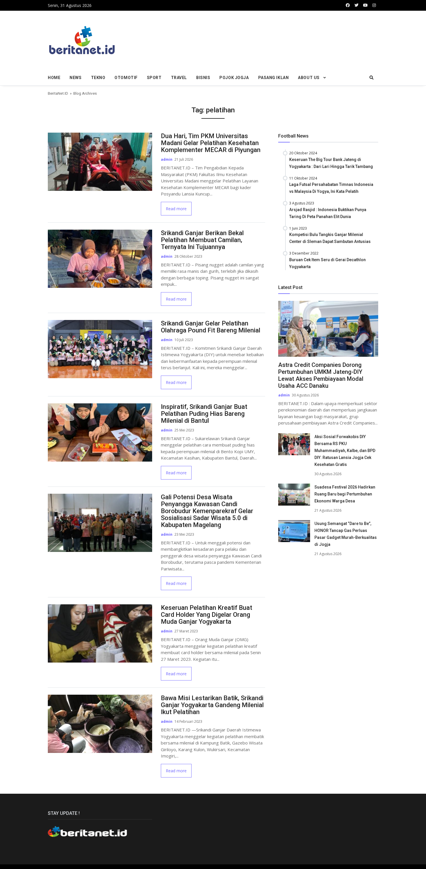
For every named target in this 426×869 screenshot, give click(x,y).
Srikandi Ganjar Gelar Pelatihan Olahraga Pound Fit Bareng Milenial (210, 327)
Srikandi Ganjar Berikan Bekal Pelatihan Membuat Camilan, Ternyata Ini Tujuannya (202, 239)
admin (166, 159)
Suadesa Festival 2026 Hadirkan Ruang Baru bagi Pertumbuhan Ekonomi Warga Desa (344, 494)
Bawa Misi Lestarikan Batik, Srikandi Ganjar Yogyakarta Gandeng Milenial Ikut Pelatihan (212, 705)
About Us (308, 77)
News (75, 77)
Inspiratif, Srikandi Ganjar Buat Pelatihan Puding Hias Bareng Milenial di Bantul (204, 413)
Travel (179, 77)
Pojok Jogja (234, 77)
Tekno (98, 77)
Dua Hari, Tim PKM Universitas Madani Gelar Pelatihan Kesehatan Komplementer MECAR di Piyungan (211, 142)
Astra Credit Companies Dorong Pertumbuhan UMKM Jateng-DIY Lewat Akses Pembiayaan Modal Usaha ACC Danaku (320, 375)
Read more (176, 208)
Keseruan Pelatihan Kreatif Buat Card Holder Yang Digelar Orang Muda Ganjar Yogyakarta (206, 614)
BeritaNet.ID (58, 93)
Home (54, 77)
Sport (154, 77)
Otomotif (125, 77)
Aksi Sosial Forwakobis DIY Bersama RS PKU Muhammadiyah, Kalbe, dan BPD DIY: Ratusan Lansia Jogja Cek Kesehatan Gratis (344, 450)
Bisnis (203, 77)
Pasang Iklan (273, 77)
